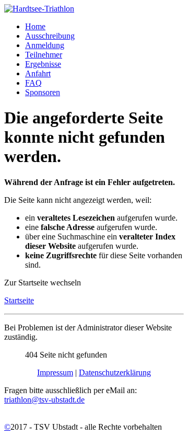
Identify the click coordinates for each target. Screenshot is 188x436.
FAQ (33, 82)
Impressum (55, 372)
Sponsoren (42, 92)
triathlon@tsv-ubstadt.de (44, 399)
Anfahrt (38, 73)
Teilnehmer (43, 54)
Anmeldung (44, 45)
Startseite (19, 300)
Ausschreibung (50, 35)
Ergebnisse (43, 64)
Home (35, 26)
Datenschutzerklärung (115, 372)
